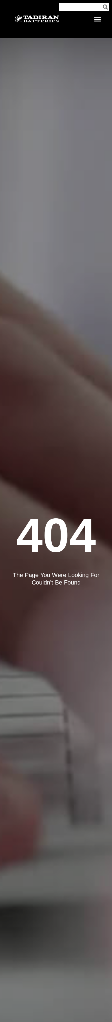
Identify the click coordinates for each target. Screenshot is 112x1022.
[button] (97, 19)
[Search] (105, 7)
